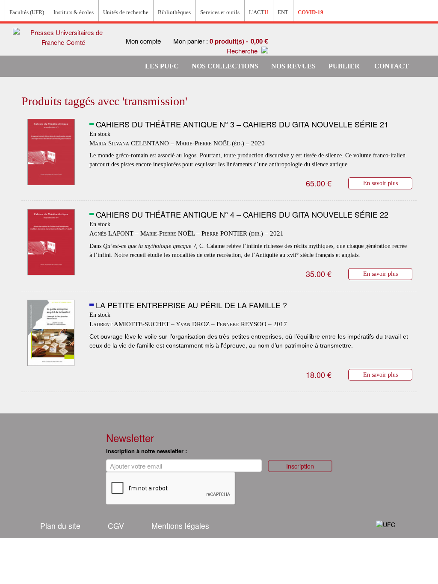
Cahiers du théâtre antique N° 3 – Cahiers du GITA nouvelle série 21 (242, 124)
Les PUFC (162, 66)
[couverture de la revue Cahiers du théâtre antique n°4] (51, 242)
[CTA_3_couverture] (51, 152)
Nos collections (225, 66)
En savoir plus (380, 183)
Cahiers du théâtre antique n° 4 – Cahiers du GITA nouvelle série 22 (242, 214)
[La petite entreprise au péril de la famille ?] (51, 333)
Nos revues (293, 66)
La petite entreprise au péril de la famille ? (191, 304)
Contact (391, 66)
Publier (344, 66)
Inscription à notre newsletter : (146, 451)
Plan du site (60, 525)
